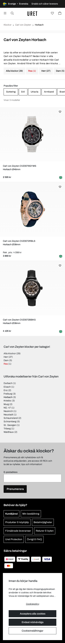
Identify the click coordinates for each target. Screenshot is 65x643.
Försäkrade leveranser (18, 530)
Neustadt (8, 414)
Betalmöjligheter (43, 522)
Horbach (8, 397)
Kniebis (7, 400)
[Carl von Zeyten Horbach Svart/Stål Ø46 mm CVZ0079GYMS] (32, 134)
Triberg (7, 428)
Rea (6, 364)
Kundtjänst (11, 513)
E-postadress (11, 472)
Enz (6, 390)
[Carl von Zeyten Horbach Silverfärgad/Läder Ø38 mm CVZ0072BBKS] (32, 288)
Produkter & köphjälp (17, 522)
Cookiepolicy (32, 604)
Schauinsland (11, 418)
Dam (6, 360)
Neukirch (8, 411)
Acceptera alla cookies (32, 613)
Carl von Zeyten (23, 25)
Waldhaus (9, 432)
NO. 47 (7, 407)
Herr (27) (46, 71)
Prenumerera (15, 489)
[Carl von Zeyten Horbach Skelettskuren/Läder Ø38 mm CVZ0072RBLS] (32, 209)
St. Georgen (10, 425)
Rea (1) (32, 71)
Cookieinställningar (32, 630)
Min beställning (30, 513)
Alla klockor (10, 353)
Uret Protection (13, 539)
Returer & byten (45, 530)
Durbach (8, 383)
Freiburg (8, 394)
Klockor (7, 25)
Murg (6, 404)
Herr (6, 357)
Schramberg (10, 421)
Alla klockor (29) (14, 71)
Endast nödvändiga (33, 622)
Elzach (7, 387)
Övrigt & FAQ (34, 539)
